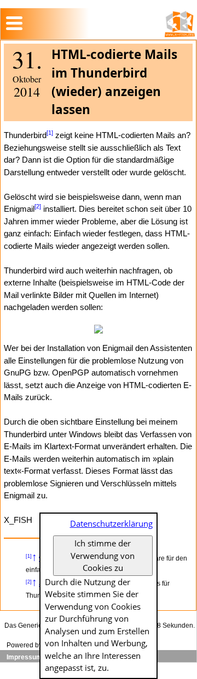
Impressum (24, 657)
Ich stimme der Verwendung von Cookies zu (103, 555)
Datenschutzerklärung (111, 523)
